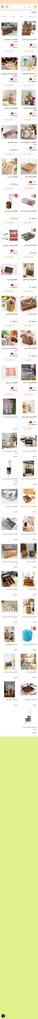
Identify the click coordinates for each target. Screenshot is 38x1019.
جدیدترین (30, 16)
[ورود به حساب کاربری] (7, 7)
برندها (21, 16)
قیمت (13, 16)
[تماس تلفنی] (3, 1016)
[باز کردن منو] (35, 6)
